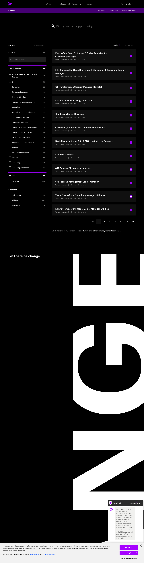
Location (11, 52)
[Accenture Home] (14, 3)
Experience (12, 189)
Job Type (11, 175)
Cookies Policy (35, 554)
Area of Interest (14, 68)
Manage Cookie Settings (129, 558)
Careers (11, 10)
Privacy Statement (49, 554)
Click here (56, 230)
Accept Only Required (129, 553)
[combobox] (27, 59)
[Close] (140, 545)
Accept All (129, 547)
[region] (72, 553)
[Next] (133, 221)
